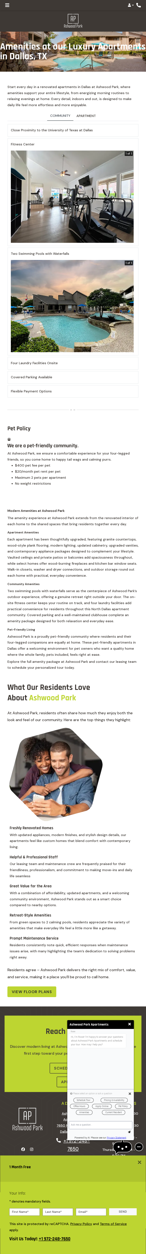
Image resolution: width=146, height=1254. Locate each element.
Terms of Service (113, 1224)
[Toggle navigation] (7, 5)
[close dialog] (139, 1162)
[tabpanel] (73, 262)
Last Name (53, 1212)
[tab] (60, 116)
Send (123, 1212)
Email (83, 1212)
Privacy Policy (81, 1224)
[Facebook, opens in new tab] (23, 1149)
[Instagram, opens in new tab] (32, 1149)
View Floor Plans (32, 991)
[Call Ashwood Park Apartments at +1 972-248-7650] (138, 5)
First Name (20, 1212)
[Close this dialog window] (129, 1024)
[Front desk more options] (139, 1147)
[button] (130, 5)
